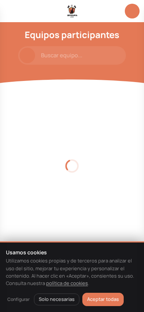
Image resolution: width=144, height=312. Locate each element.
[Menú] (11, 11)
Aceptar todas (103, 299)
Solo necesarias (57, 299)
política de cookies (67, 283)
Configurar (18, 299)
